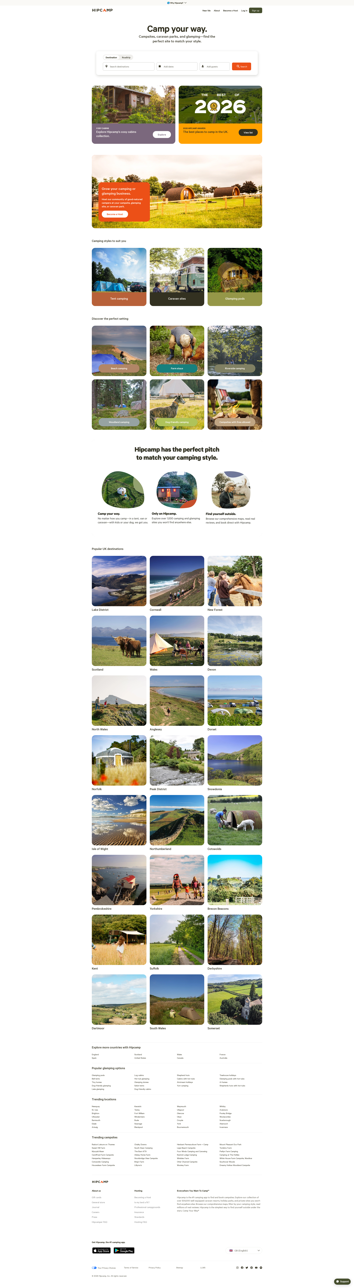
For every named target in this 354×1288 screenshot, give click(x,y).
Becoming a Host (142, 1197)
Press (94, 1216)
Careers (95, 1212)
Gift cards (96, 1197)
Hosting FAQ (140, 1221)
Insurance (139, 1212)
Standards (139, 1216)
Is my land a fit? (141, 1202)
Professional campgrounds (147, 1207)
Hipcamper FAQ (99, 1221)
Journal (95, 1207)
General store (98, 1202)
